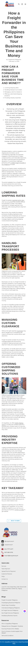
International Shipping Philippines (11, 608)
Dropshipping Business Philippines (11, 602)
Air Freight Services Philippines (10, 610)
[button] (25, 611)
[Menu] (25, 4)
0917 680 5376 (8, 552)
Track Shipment (6, 568)
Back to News (15, 520)
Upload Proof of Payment (9, 571)
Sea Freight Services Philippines (10, 613)
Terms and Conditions (7, 635)
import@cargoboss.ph (11, 555)
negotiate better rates (18, 200)
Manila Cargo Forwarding (8, 605)
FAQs (3, 576)
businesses (20, 331)
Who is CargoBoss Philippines (10, 623)
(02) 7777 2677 (8, 549)
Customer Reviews (7, 574)
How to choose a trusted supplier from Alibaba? (12, 632)
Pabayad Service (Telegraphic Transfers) (12, 626)
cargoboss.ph (9, 544)
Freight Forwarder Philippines (10, 600)
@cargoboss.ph (9, 541)
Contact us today (19, 509)
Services (4, 566)
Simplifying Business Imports (9, 615)
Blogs (4, 597)
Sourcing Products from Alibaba (10, 628)
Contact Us (5, 579)
